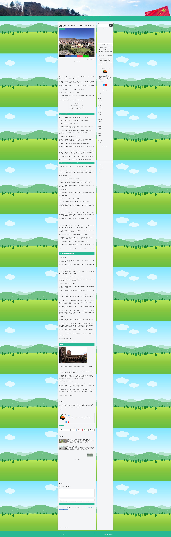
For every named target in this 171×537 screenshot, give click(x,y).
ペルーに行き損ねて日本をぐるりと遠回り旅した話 (105, 63)
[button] (91, 56)
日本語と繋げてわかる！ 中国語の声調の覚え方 (105, 56)
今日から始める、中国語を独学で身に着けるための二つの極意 (105, 52)
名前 (60, 498)
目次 (75, 103)
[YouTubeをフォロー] (68, 422)
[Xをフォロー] (66, 422)
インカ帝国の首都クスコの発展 (76, 108)
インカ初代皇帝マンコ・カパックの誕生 (77, 105)
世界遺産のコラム (62, 425)
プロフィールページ (78, 418)
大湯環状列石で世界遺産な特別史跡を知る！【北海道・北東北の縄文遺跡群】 (105, 59)
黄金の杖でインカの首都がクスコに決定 (77, 107)
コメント (61, 488)
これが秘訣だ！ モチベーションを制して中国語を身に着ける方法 (105, 48)
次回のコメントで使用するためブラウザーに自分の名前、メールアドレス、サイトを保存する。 (77, 501)
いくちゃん (68, 415)
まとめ (72, 110)
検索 (98, 23)
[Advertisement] (76, 68)
